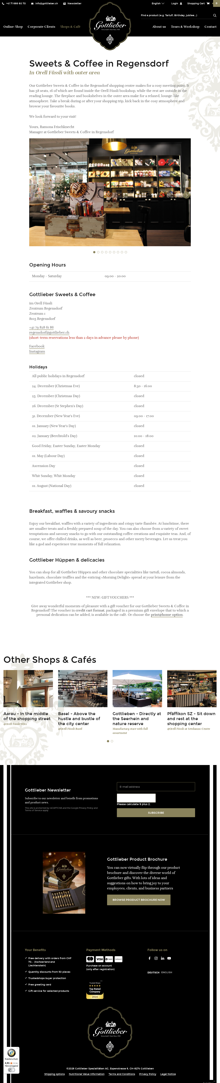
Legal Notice (168, 1074)
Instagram (37, 351)
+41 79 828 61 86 (41, 327)
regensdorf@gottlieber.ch (49, 333)
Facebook (37, 346)
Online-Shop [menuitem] (13, 27)
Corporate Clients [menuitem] (41, 27)
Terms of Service (33, 810)
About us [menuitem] (159, 27)
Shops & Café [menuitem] (70, 27)
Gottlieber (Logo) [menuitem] (110, 26)
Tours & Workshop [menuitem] (185, 27)
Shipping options (54, 1074)
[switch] (11, 1070)
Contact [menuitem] (211, 27)
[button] (94, 252)
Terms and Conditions (122, 1074)
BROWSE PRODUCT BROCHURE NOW (139, 899)
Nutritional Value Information (86, 1074)
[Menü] (17, 1049)
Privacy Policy (86, 808)
